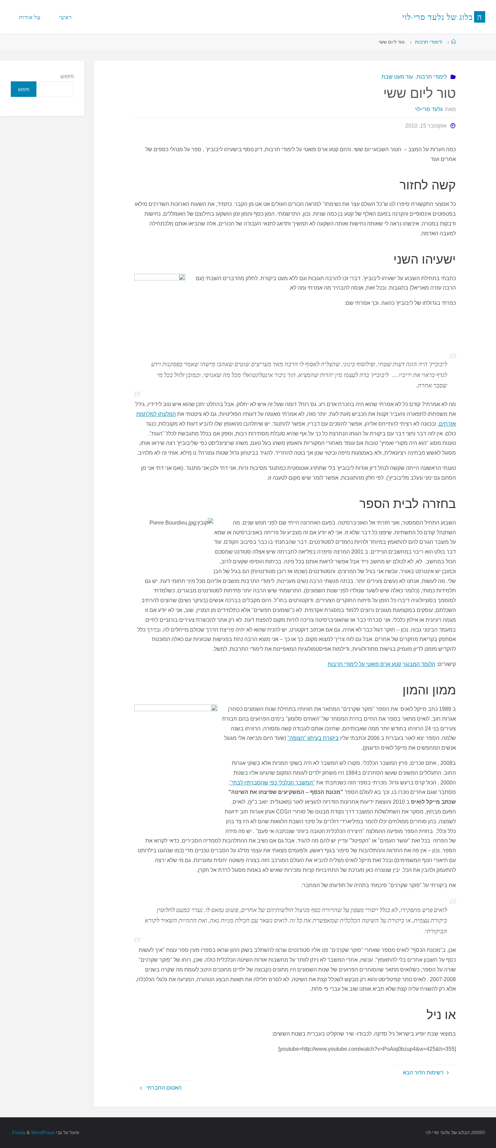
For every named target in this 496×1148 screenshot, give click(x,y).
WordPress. (33, 1132)
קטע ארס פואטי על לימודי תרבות (364, 664)
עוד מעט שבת (397, 77)
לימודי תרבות (428, 42)
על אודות (30, 17)
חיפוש (67, 76)
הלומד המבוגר (419, 664)
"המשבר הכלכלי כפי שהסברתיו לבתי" (272, 782)
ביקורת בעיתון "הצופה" (313, 738)
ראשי (65, 17)
